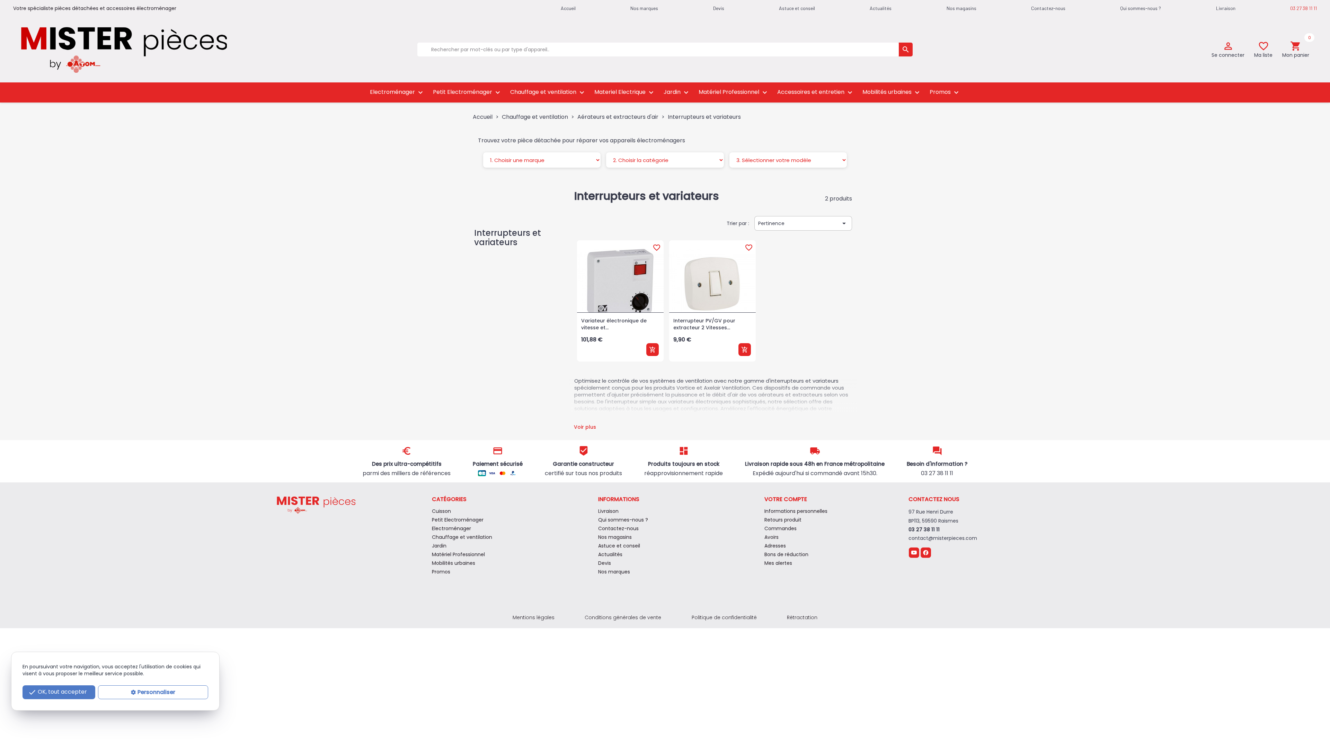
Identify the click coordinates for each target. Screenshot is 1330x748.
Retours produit (782, 519)
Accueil (568, 8)
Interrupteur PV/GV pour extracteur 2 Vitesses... (704, 324)
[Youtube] (913, 552)
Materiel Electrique (624, 92)
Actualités (881, 8)
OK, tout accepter (57, 692)
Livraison (1225, 8)
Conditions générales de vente (623, 617)
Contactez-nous (1048, 8)
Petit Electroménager (467, 92)
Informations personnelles (795, 511)
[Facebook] (926, 552)
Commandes (780, 528)
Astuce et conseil (797, 8)
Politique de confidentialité (724, 617)
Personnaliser (156, 692)
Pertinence (803, 223)
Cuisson (441, 511)
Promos (945, 92)
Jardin (677, 92)
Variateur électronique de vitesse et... (614, 324)
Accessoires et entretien (815, 92)
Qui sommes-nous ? (1140, 8)
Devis (718, 8)
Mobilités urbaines (891, 92)
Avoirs (771, 537)
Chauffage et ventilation (548, 92)
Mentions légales (534, 617)
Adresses (775, 545)
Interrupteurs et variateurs (507, 237)
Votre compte (785, 499)
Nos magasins (961, 8)
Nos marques (644, 8)
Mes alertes (778, 563)
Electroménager (397, 92)
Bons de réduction (786, 554)
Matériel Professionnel (734, 92)
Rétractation (802, 617)
